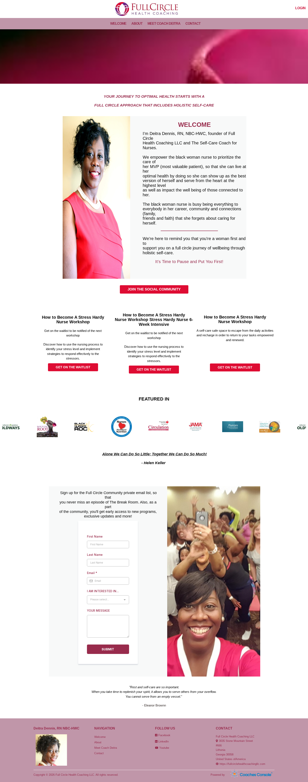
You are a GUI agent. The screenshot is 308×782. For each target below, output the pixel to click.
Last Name (95, 554)
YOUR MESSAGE (98, 610)
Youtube (164, 747)
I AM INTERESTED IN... (103, 591)
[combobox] (108, 599)
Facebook (164, 735)
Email (92, 573)
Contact (99, 753)
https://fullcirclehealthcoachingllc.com (242, 763)
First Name (95, 536)
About (97, 742)
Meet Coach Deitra (105, 747)
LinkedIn (163, 741)
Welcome (100, 736)
